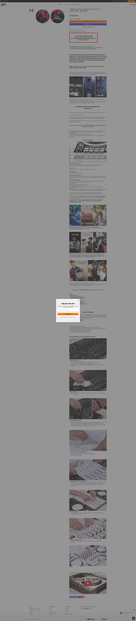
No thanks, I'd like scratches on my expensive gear (68, 317)
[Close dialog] (78, 300)
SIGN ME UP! (68, 314)
